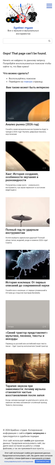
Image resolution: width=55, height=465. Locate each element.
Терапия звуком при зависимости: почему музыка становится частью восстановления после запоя (25, 390)
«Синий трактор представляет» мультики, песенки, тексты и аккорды (27, 336)
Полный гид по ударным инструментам (22, 231)
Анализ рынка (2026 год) (22, 124)
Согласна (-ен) (42, 461)
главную (28, 81)
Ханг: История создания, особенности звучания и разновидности (22, 177)
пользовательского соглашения (18, 461)
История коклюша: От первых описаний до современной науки (27, 284)
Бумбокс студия (23, 28)
